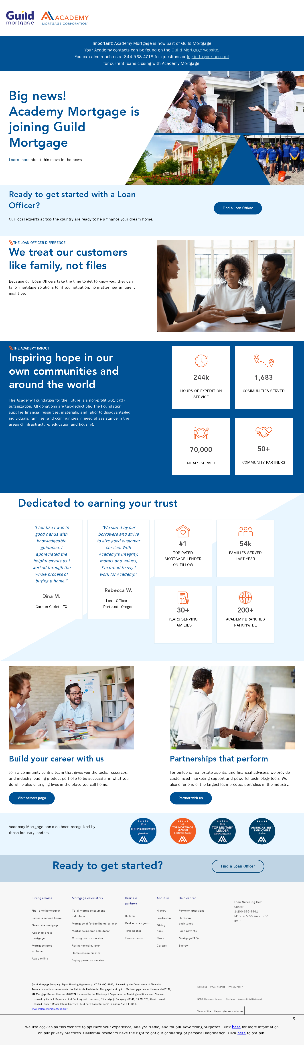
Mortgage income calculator (91, 931)
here (236, 1027)
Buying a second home (46, 918)
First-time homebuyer (46, 910)
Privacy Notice (217, 986)
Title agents (133, 930)
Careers (162, 945)
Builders (130, 916)
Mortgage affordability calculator (94, 923)
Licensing (202, 986)
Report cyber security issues (228, 1011)
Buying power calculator (88, 960)
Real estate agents (137, 923)
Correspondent (135, 938)
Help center (187, 898)
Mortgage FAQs (189, 938)
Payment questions (192, 910)
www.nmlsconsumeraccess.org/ (50, 1008)
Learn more (19, 159)
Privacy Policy (236, 986)
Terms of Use (204, 1011)
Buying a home (42, 898)
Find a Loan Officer (238, 208)
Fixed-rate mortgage (45, 925)
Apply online (40, 958)
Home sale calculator (86, 953)
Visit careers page (32, 798)
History (161, 910)
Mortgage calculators (87, 898)
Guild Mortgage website (195, 50)
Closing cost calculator (87, 938)
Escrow (184, 945)
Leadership (164, 918)
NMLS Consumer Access (210, 998)
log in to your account (208, 56)
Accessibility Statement (250, 998)
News (160, 938)
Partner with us (191, 798)
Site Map (230, 998)
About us (163, 898)
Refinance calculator (86, 945)
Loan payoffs (188, 931)
